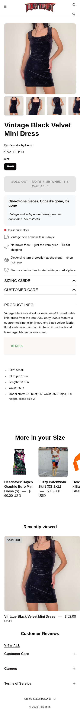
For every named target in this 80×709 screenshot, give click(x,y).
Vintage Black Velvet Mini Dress (29, 616)
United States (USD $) (37, 698)
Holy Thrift (44, 706)
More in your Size (40, 438)
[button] (73, 4)
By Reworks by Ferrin (18, 145)
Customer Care (21, 290)
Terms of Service (17, 683)
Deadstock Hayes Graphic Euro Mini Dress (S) (18, 487)
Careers (10, 668)
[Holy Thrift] (40, 8)
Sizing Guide (17, 281)
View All (12, 645)
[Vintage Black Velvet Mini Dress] (13, 106)
